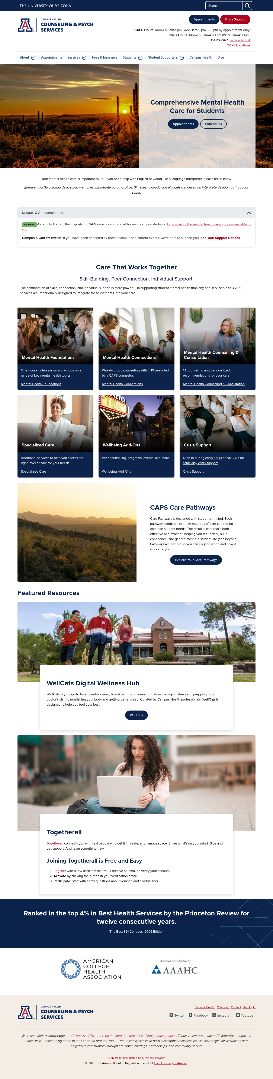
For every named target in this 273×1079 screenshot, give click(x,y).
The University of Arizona (170, 1063)
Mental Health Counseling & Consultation (214, 384)
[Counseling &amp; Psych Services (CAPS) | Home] (55, 25)
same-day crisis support (200, 463)
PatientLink (213, 124)
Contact (236, 1007)
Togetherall (55, 843)
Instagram (224, 1015)
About (24, 57)
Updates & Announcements (42, 213)
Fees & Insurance (105, 57)
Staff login (249, 1007)
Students (129, 57)
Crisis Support (235, 19)
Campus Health (201, 57)
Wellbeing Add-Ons (121, 445)
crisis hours (213, 458)
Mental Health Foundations (48, 357)
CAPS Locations (238, 45)
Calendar (223, 1007)
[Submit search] (247, 5)
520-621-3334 (240, 40)
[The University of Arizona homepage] (45, 5)
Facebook (200, 1015)
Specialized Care (38, 445)
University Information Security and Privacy (136, 1058)
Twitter (179, 1015)
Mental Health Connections (129, 357)
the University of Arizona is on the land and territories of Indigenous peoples (121, 1036)
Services (73, 57)
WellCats (136, 715)
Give (221, 57)
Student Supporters (162, 57)
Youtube (247, 1015)
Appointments (204, 19)
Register (60, 871)
